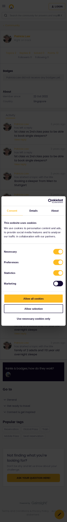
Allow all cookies (33, 298)
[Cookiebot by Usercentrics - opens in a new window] (48, 201)
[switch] (58, 262)
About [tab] (55, 210)
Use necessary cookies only (33, 318)
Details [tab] (33, 210)
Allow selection (33, 308)
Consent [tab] (12, 210)
